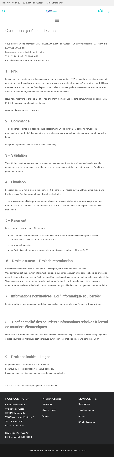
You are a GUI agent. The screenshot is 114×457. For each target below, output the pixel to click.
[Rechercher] (4, 11)
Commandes (84, 404)
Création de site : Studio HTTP (43, 450)
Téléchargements (86, 410)
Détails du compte (86, 422)
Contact (45, 416)
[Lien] (51, 11)
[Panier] (109, 11)
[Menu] (57, 20)
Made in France (49, 410)
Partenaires (47, 404)
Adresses (82, 416)
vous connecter (24, 385)
